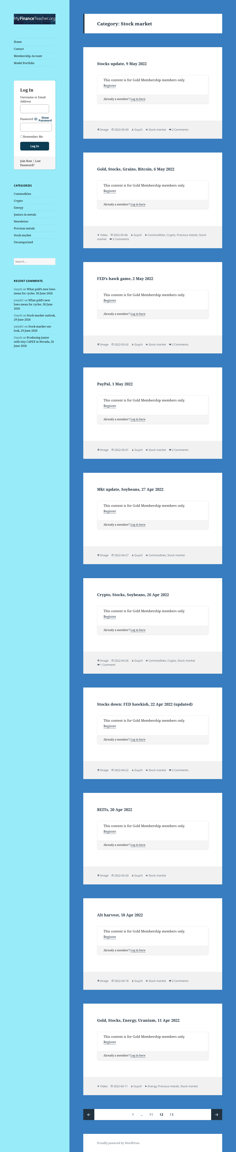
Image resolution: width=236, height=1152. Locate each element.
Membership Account (28, 56)
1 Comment (107, 665)
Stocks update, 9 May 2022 (122, 63)
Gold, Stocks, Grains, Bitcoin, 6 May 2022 (135, 169)
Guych (138, 129)
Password (26, 119)
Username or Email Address (33, 99)
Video (104, 235)
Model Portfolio (24, 63)
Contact (19, 49)
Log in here (137, 99)
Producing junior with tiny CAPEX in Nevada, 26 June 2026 (34, 342)
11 (152, 1114)
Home (18, 42)
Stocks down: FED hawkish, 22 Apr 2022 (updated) (145, 704)
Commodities (22, 194)
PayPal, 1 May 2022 (115, 383)
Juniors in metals (25, 214)
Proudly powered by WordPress (118, 1143)
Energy (18, 208)
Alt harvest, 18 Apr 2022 (120, 914)
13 (172, 1114)
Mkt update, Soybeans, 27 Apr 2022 (130, 489)
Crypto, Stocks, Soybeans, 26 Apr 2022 (133, 594)
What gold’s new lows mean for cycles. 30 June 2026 (33, 304)
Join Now (26, 161)
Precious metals (24, 228)
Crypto (18, 201)
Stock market (22, 235)
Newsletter (21, 221)
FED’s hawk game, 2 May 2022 (125, 278)
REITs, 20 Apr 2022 (114, 809)
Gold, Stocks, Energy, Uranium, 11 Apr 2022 (138, 1020)
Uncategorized (23, 242)
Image (104, 129)
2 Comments (180, 129)
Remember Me (32, 137)
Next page (216, 1114)
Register (109, 85)
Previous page (88, 1114)
